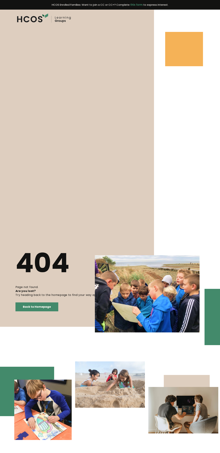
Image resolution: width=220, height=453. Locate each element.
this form (136, 5)
